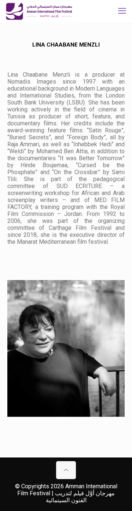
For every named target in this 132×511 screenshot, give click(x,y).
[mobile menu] (122, 11)
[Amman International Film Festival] (39, 11)
